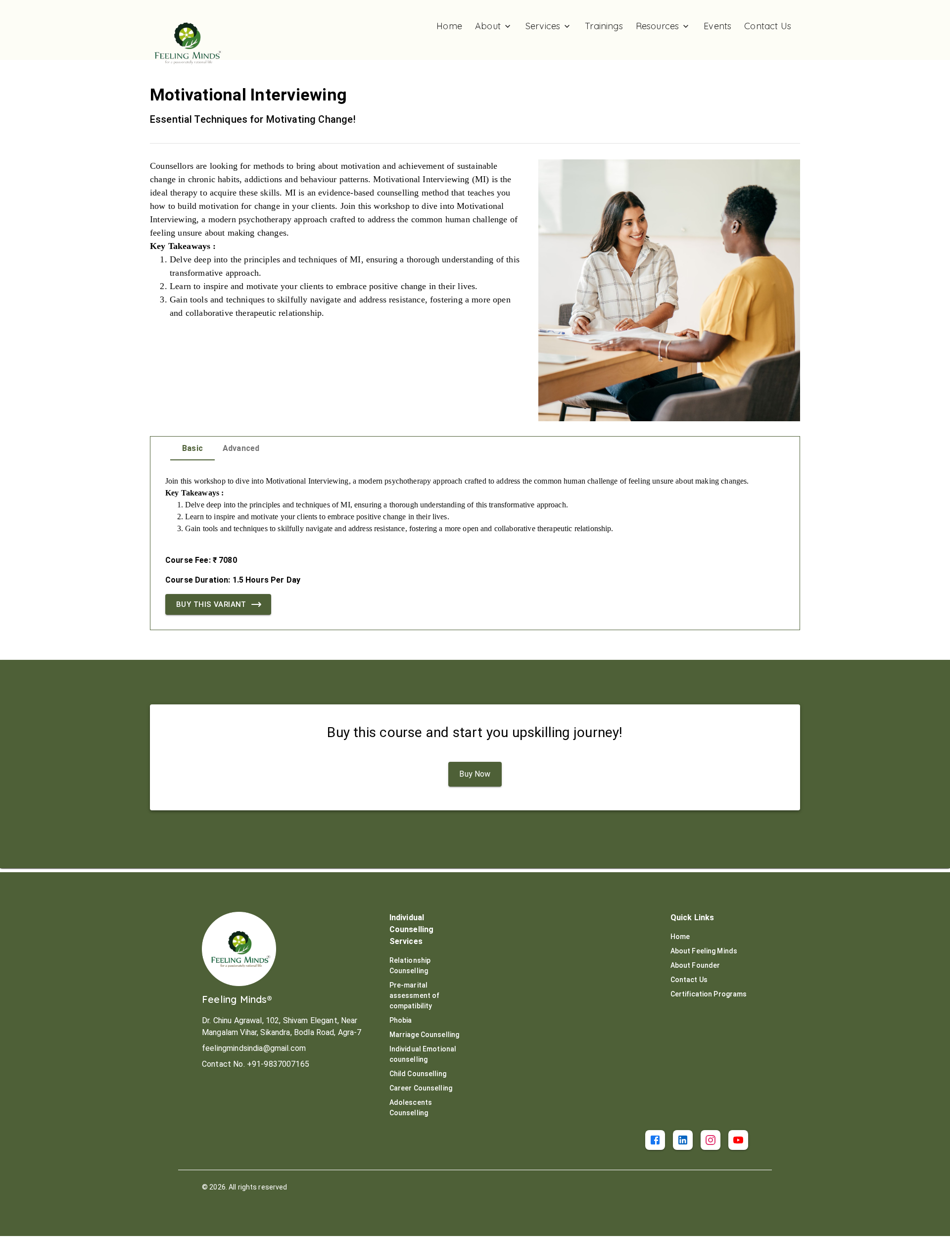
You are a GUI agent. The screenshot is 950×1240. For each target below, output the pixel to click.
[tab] (192, 448)
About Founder (695, 965)
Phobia (400, 1020)
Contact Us (689, 980)
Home (680, 937)
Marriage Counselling (424, 1035)
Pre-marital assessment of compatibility (414, 995)
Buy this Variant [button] (211, 604)
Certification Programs (708, 994)
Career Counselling (420, 1088)
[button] (474, 774)
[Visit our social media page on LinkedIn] (683, 1140)
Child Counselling (417, 1074)
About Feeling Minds (704, 951)
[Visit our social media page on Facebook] (655, 1140)
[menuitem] (449, 26)
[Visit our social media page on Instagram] (710, 1140)
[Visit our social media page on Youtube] (738, 1140)
